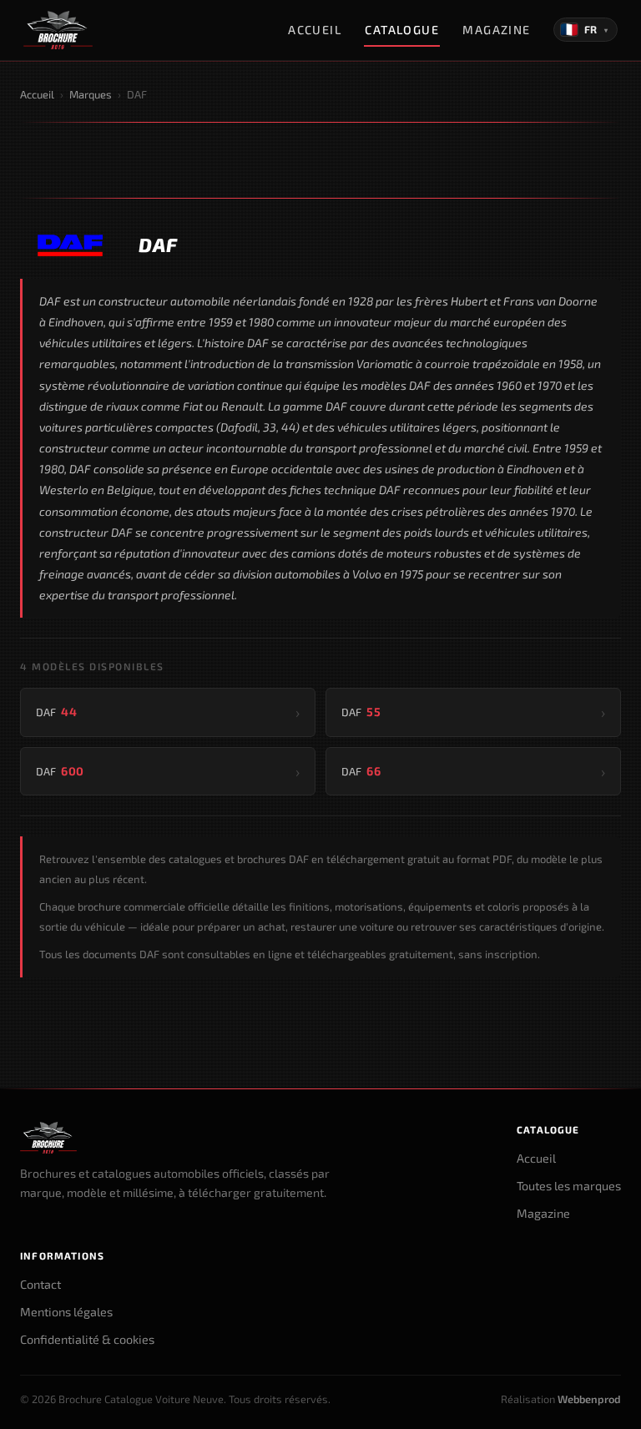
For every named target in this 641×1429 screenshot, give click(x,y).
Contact (40, 1284)
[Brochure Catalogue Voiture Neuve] (58, 30)
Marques (90, 94)
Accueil (314, 30)
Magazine (496, 30)
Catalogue (402, 30)
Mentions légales (66, 1312)
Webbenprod (589, 1399)
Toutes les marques (569, 1186)
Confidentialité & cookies (87, 1339)
